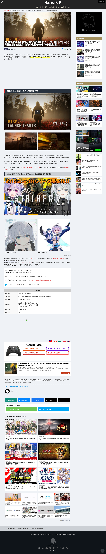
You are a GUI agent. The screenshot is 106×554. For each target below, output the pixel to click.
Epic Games (9, 386)
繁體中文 (100, 1)
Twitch (30, 263)
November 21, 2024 (34, 284)
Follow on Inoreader (46, 409)
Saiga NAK (53, 2)
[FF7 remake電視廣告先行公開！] (95, 103)
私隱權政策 (33, 528)
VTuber (21, 386)
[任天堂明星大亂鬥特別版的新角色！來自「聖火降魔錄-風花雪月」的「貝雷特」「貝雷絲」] (82, 89)
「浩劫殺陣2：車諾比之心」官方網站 (29, 167)
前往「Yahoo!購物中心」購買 (57, 349)
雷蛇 (63, 520)
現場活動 (51, 7)
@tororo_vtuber (33, 258)
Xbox (26, 386)
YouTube (24, 263)
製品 (57, 7)
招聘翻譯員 (40, 528)
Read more (65, 373)
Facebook (37, 400)
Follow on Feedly (14, 409)
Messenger (24, 400)
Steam (16, 386)
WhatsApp (11, 400)
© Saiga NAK (53, 550)
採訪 (69, 7)
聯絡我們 (20, 528)
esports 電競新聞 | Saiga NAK (53, 545)
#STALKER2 (34, 280)
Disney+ (68, 520)
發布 (46, 7)
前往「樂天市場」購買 (32, 353)
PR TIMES (69, 152)
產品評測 (63, 7)
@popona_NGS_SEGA (59, 258)
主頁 (37, 7)
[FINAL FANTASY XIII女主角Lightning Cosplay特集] (95, 118)
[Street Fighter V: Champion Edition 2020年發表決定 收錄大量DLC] (82, 103)
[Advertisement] (37, 75)
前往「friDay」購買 (55, 353)
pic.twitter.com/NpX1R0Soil (44, 280)
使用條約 (26, 528)
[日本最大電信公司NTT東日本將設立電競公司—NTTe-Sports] (95, 89)
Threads (49, 400)
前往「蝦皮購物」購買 (32, 349)
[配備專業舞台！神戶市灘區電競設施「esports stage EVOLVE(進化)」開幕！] (82, 118)
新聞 (41, 7)
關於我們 (13, 528)
